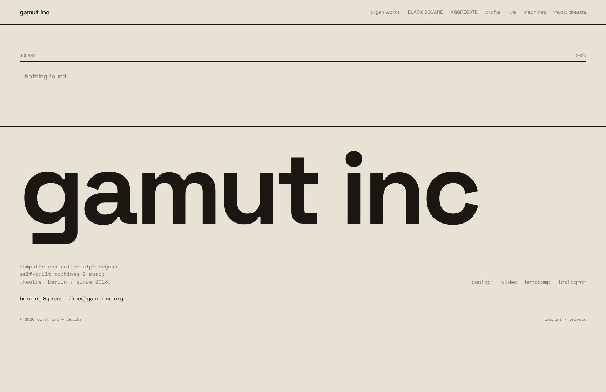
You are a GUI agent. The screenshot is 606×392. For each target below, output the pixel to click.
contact (483, 282)
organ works (385, 12)
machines (535, 12)
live (512, 12)
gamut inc (34, 12)
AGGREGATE (464, 12)
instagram (572, 282)
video (509, 282)
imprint (553, 319)
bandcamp (537, 282)
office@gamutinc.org (94, 298)
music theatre (570, 12)
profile (492, 12)
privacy (577, 319)
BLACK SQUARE (425, 12)
